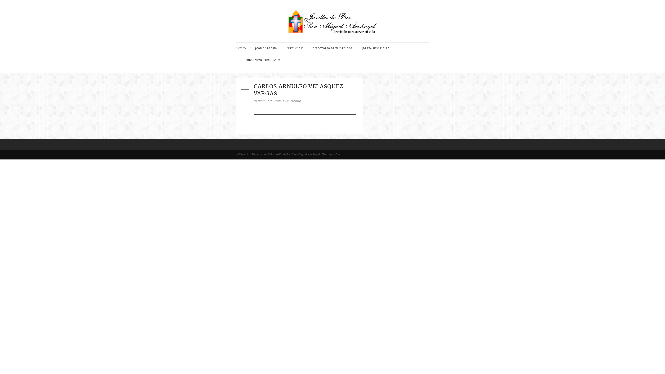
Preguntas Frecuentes (263, 60)
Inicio (241, 48)
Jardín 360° (295, 48)
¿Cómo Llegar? (266, 48)
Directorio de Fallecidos (333, 48)
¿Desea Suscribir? (375, 48)
